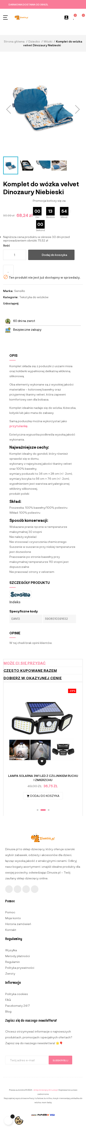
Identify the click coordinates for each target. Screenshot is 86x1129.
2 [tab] (43, 810)
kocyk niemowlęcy (61, 1098)
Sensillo (19, 291)
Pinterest (34, 303)
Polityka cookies (16, 994)
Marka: (8, 291)
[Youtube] (26, 889)
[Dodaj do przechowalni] (8, 270)
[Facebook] (9, 889)
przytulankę (18, 426)
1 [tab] (37, 810)
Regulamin (12, 962)
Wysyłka (11, 950)
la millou (48, 1098)
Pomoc (10, 912)
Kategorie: (10, 297)
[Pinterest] (34, 889)
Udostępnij (23, 303)
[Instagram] (17, 889)
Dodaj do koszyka (54, 255)
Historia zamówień (18, 924)
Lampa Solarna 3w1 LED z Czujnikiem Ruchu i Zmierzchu (43, 778)
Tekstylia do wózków (33, 297)
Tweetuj (29, 303)
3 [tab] (48, 810)
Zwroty (10, 973)
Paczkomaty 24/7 (17, 1005)
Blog (8, 1011)
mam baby (47, 1102)
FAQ (8, 999)
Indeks (14, 602)
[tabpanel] (43, 746)
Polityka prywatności (19, 967)
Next (72, 746)
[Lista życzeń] (74, 17)
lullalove (39, 1098)
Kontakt (10, 929)
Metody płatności (17, 956)
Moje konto (13, 918)
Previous (14, 746)
